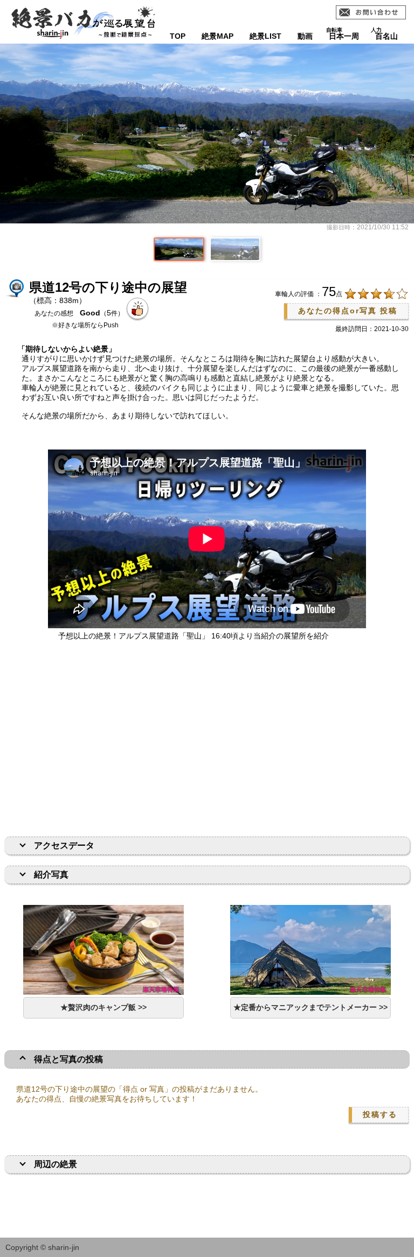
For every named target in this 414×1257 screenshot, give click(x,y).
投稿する (380, 1114)
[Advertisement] (207, 739)
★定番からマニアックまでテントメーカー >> (310, 1007)
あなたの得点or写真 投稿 (347, 310)
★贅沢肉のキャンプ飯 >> (103, 1007)
